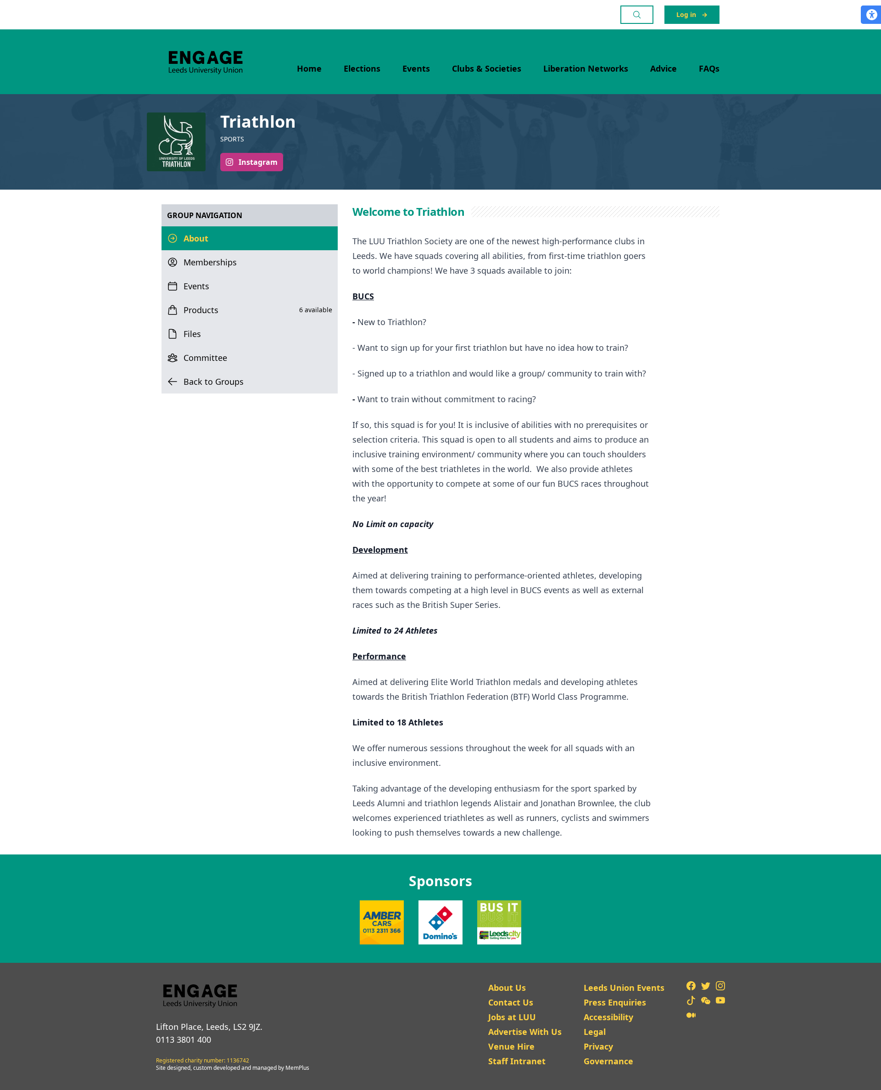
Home (309, 68)
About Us (507, 987)
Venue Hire (511, 1046)
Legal (595, 1031)
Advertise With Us (525, 1031)
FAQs (709, 68)
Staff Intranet (517, 1061)
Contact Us (510, 1002)
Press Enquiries (615, 1002)
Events (416, 68)
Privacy (598, 1046)
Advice (663, 68)
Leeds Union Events (624, 987)
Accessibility (608, 1017)
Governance (608, 1061)
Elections (362, 68)
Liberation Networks (585, 68)
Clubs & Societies (486, 68)
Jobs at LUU (512, 1017)
